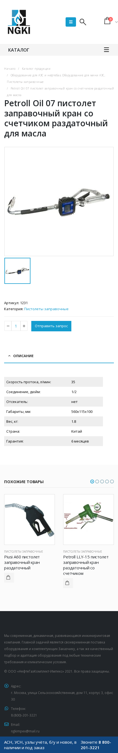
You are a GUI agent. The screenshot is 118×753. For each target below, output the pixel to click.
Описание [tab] (23, 355)
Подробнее (9, 578)
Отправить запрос (51, 325)
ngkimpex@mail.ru (25, 731)
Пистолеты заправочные (46, 308)
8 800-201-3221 (96, 744)
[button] (92, 481)
